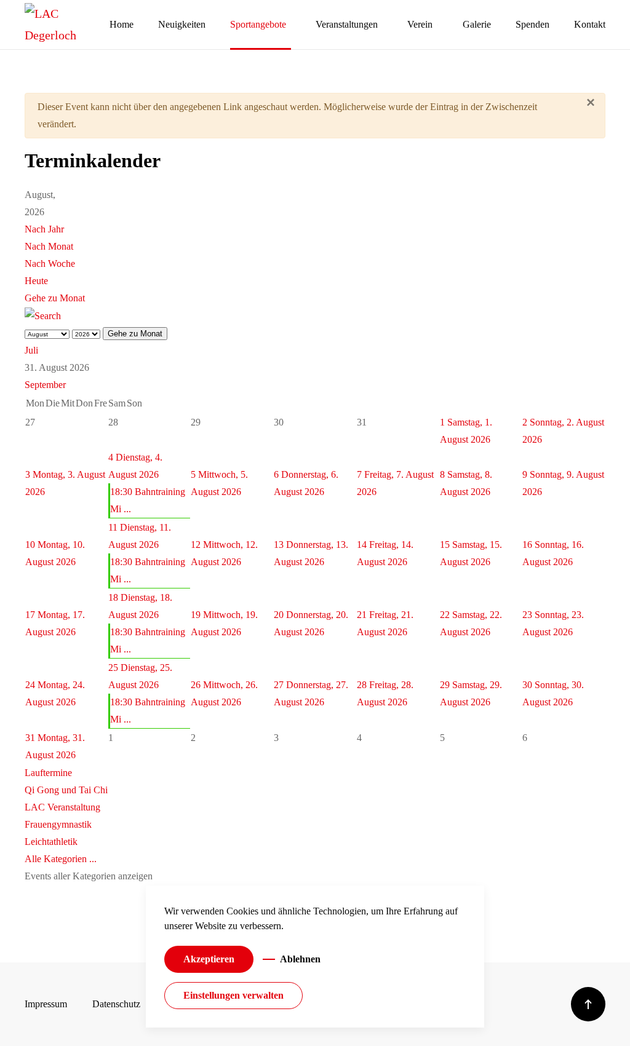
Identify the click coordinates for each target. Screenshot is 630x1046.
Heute (36, 280)
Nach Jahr (44, 229)
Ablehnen (300, 959)
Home (122, 24)
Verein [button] (420, 24)
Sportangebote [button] (258, 24)
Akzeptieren (208, 959)
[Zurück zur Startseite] (67, 24)
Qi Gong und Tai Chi (66, 790)
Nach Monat (49, 246)
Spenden (532, 24)
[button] (588, 1004)
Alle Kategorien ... (61, 859)
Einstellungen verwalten (233, 995)
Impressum (46, 1004)
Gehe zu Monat (55, 298)
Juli (31, 350)
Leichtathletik (51, 841)
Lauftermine (48, 772)
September (45, 384)
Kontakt (589, 24)
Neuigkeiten (181, 24)
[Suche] (43, 315)
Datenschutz (116, 1004)
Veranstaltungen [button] (347, 24)
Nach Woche (50, 263)
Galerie (477, 24)
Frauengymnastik (58, 824)
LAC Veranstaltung (62, 807)
